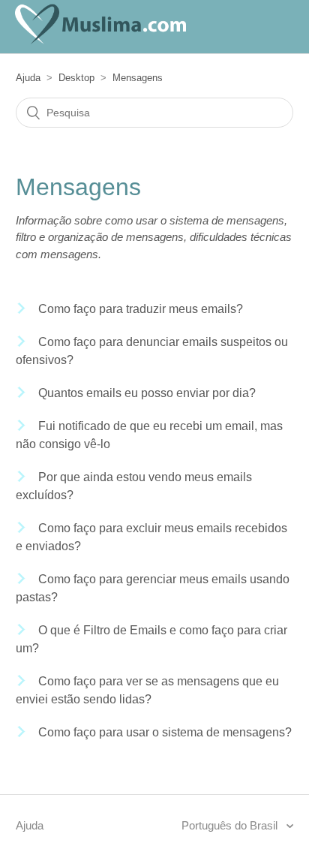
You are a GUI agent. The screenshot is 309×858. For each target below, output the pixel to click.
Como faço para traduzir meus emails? (140, 309)
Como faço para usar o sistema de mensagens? (165, 732)
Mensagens (137, 77)
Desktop (76, 77)
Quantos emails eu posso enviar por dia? (147, 393)
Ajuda (28, 77)
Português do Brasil (231, 825)
